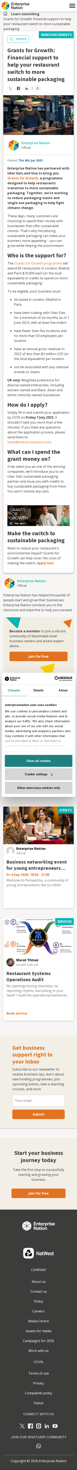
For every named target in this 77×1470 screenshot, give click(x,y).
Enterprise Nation (35, 143)
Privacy (38, 1383)
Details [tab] (38, 690)
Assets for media (38, 1331)
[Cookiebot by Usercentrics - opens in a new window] (54, 679)
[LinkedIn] (46, 1426)
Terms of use (38, 1373)
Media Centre (38, 1321)
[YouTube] (55, 1426)
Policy (38, 1301)
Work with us (38, 1350)
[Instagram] (38, 1426)
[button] (72, 6)
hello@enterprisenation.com (29, 442)
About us (39, 1281)
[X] (22, 1426)
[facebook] (18, 88)
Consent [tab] (14, 690)
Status (39, 1403)
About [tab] (63, 690)
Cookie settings (36, 774)
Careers (38, 1311)
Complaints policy (38, 1393)
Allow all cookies (38, 760)
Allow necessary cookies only (38, 787)
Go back (21, 39)
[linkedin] (27, 88)
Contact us (38, 1291)
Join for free (39, 1193)
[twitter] (10, 88)
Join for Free (39, 656)
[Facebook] (30, 1426)
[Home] (6, 14)
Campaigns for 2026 (38, 1341)
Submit (39, 1114)
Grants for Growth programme (38, 263)
